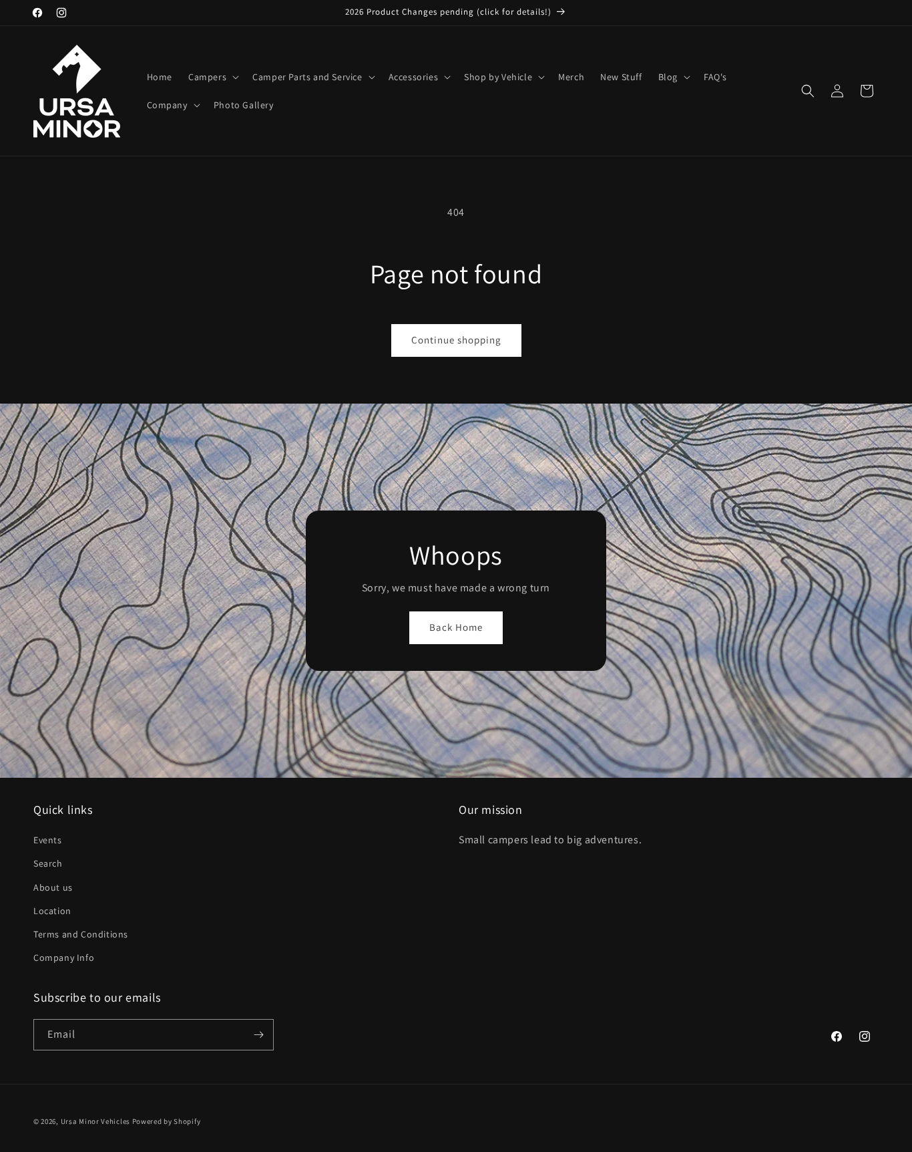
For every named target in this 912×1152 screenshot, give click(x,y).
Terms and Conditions (80, 934)
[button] (212, 77)
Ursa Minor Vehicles (95, 1121)
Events (47, 840)
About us (53, 887)
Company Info (63, 958)
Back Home (456, 627)
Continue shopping (456, 339)
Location (52, 911)
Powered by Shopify (166, 1121)
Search (48, 863)
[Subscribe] (258, 1034)
